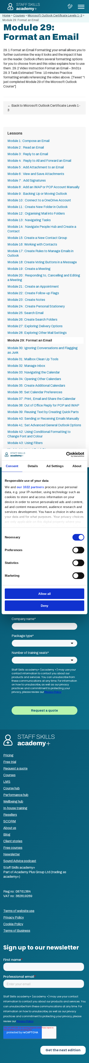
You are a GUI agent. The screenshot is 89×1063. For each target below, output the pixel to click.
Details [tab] (33, 466)
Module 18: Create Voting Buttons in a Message (42, 262)
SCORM (9, 821)
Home (6, 15)
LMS (6, 781)
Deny (44, 605)
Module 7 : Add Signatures (26, 180)
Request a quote (15, 768)
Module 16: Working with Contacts (32, 244)
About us (9, 828)
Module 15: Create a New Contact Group (37, 238)
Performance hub (15, 795)
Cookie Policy (13, 924)
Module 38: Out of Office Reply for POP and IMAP (43, 405)
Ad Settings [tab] (55, 466)
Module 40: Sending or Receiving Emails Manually (43, 418)
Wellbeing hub (13, 801)
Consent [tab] (12, 466)
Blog (6, 834)
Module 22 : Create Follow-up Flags (33, 293)
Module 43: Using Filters (25, 443)
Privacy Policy (13, 917)
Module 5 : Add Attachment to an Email (35, 167)
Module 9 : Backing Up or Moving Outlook (37, 193)
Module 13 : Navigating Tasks (29, 220)
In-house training (15, 808)
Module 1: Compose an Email (28, 141)
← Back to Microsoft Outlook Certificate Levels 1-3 (43, 108)
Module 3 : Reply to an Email (27, 154)
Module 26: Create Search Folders (32, 319)
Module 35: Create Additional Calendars (36, 385)
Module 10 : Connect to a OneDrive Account (39, 200)
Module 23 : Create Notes (26, 299)
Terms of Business (16, 930)
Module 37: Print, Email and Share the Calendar (41, 398)
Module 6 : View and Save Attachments (35, 174)
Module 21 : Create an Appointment (33, 286)
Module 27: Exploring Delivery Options (35, 326)
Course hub (11, 788)
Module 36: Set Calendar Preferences (34, 392)
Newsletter (11, 854)
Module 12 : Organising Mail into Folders (36, 213)
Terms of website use (18, 911)
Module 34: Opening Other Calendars (34, 379)
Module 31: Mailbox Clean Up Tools (32, 359)
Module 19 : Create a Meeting (29, 268)
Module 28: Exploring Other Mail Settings (37, 332)
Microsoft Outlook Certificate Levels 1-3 (55, 15)
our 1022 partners (30, 487)
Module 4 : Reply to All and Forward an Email (39, 160)
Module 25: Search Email (25, 313)
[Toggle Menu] (81, 7)
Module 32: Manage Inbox (26, 365)
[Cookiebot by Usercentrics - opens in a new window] (66, 454)
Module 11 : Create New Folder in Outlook (37, 207)
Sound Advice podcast (19, 861)
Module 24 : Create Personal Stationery (36, 306)
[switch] (78, 550)
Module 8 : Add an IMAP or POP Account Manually (43, 187)
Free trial (9, 762)
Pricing (8, 755)
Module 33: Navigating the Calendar (33, 372)
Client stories (12, 841)
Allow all (44, 593)
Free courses (12, 847)
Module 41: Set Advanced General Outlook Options (44, 425)
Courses (19, 15)
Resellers (10, 814)
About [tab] (77, 466)
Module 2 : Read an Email (25, 147)
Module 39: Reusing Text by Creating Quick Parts (43, 412)
